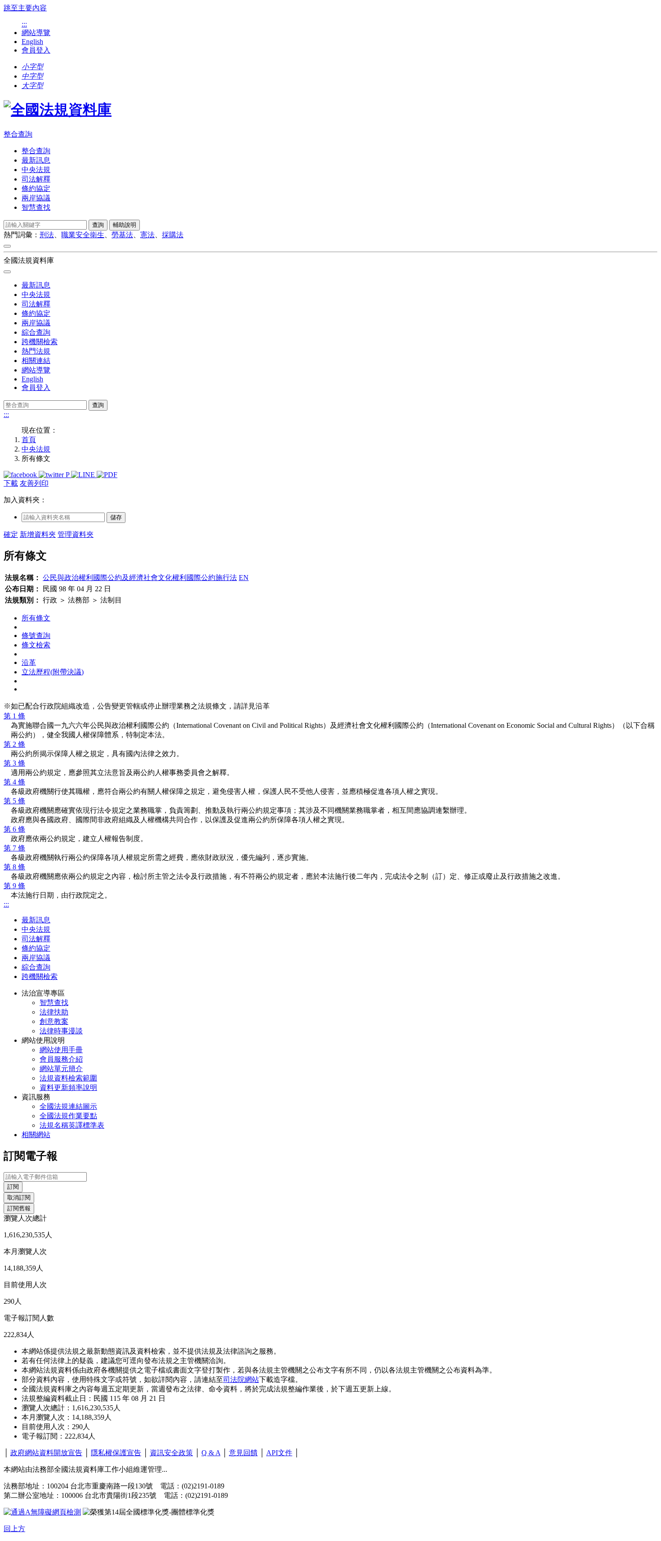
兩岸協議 (36, 198)
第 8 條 (14, 867)
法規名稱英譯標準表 (72, 1125)
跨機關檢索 (40, 341)
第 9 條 (14, 886)
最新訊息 (36, 160)
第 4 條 (14, 782)
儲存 (116, 517)
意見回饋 (243, 1453)
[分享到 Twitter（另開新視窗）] (52, 474)
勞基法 (122, 235)
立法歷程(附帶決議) (53, 672)
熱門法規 (36, 351)
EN (244, 577)
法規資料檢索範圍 (68, 1078)
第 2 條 (14, 744)
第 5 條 (14, 801)
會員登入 (36, 50)
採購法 (172, 235)
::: (24, 24)
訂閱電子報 (31, 1156)
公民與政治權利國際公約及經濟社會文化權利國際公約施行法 (140, 577)
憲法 (147, 235)
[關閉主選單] (7, 271)
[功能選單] (7, 246)
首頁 (29, 439)
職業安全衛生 (82, 235)
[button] (32, 67)
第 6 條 (14, 829)
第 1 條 (14, 716)
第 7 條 (14, 848)
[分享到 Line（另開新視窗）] (84, 474)
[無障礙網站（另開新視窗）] (42, 1512)
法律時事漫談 (61, 1031)
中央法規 (36, 169)
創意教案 (54, 1021)
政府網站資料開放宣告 (46, 1453)
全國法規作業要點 (68, 1116)
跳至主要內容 (25, 8)
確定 (11, 534)
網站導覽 (36, 32)
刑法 (47, 235)
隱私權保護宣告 (116, 1453)
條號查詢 (36, 635)
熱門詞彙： (22, 235)
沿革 (29, 662)
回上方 (14, 1528)
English (32, 41)
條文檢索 (36, 645)
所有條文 (36, 618)
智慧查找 (36, 207)
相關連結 (36, 360)
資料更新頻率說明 (68, 1087)
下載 (11, 483)
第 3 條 (14, 763)
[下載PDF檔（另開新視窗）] (107, 474)
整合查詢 (18, 134)
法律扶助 (54, 1012)
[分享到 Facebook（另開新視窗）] (21, 474)
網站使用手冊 (61, 1050)
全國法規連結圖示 (68, 1106)
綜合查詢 (36, 332)
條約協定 (36, 188)
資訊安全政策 (171, 1453)
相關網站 (36, 1134)
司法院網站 (241, 1379)
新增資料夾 (38, 534)
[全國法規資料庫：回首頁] (58, 110)
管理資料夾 (76, 534)
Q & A (210, 1453)
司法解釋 (36, 179)
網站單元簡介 (61, 1068)
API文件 (279, 1453)
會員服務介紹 (61, 1059)
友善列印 (34, 483)
